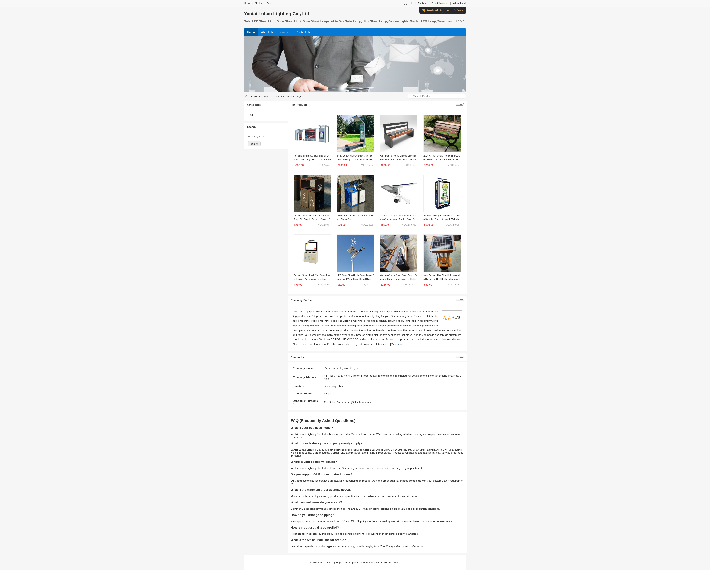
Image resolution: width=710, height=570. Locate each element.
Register (422, 3)
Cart (269, 3)
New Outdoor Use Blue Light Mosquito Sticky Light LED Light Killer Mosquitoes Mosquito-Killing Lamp (442, 279)
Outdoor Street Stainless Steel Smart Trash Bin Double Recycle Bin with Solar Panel (312, 219)
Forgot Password (439, 3)
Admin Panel (459, 3)
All (251, 115)
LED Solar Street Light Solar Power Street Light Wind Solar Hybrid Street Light (355, 279)
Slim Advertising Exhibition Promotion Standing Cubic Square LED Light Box (441, 219)
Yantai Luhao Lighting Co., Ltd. (277, 13)
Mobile (258, 3)
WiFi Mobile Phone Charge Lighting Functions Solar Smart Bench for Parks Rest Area (398, 160)
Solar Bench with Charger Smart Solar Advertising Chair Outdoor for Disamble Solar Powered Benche (355, 160)
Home (247, 3)
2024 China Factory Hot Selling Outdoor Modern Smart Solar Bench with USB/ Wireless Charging (441, 160)
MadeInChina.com (259, 96)
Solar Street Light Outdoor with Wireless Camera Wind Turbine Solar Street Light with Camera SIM (398, 219)
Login (410, 3)
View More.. (398, 344)
